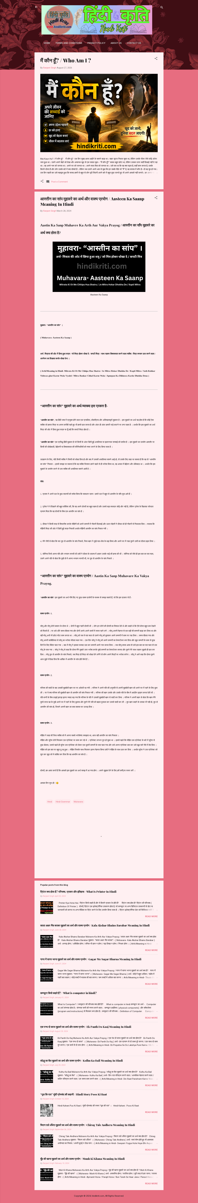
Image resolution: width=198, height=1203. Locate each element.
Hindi (49, 801)
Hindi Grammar (63, 801)
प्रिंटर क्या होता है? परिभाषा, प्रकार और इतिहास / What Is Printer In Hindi (78, 891)
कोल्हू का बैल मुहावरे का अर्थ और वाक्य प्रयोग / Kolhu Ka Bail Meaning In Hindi (81, 1060)
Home (47, 43)
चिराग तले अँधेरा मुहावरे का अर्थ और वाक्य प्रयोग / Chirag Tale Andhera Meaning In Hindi (87, 1125)
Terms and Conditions (68, 43)
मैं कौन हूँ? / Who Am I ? (65, 60)
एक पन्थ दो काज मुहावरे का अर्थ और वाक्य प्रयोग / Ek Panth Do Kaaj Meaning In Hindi (85, 1027)
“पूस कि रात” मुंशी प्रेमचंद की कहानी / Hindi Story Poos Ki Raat (73, 1094)
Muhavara (78, 801)
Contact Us (134, 43)
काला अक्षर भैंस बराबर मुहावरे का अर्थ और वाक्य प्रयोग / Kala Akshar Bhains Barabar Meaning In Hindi (95, 925)
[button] (156, 59)
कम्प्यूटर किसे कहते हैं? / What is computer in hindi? (68, 993)
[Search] (162, 7)
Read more (151, 916)
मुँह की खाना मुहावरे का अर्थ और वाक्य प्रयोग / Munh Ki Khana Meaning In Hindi (82, 1159)
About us (116, 43)
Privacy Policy (96, 43)
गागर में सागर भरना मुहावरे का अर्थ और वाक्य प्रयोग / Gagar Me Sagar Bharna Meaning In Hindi (90, 959)
